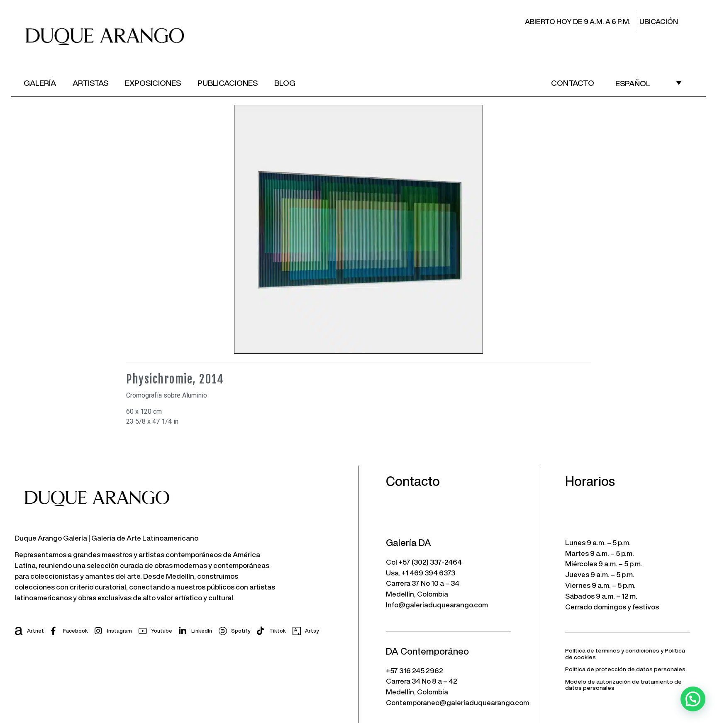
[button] (692, 699)
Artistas (90, 83)
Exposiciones (153, 83)
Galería (40, 83)
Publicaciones (228, 83)
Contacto (572, 83)
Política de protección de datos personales (625, 669)
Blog (284, 83)
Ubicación (658, 21)
